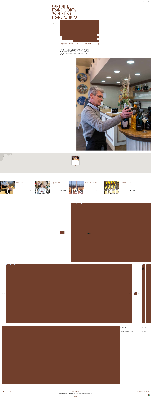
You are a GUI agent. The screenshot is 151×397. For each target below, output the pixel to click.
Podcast (132, 331)
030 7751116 (62, 45)
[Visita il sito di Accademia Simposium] (135, 293)
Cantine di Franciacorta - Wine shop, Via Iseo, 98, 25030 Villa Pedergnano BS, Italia (69, 43)
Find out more (28, 190)
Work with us (144, 327)
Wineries (132, 327)
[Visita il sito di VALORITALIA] (73, 293)
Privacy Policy (144, 330)
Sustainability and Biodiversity (124, 331)
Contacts (132, 334)
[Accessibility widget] (149, 395)
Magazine (132, 330)
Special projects (122, 330)
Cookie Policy (144, 331)
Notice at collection (75, 396)
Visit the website (88, 43)
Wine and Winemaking (123, 327)
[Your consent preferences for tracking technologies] (149, 395)
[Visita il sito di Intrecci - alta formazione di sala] (139, 293)
